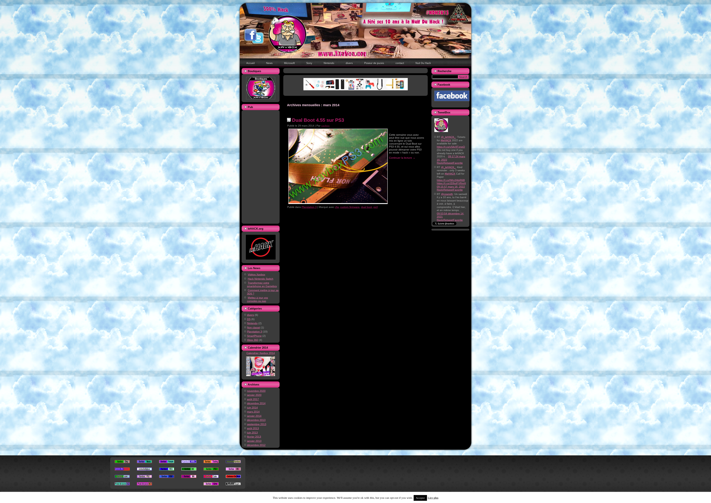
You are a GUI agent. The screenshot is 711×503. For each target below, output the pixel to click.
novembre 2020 (256, 390)
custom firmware (350, 207)
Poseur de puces (374, 63)
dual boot (366, 207)
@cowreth (447, 194)
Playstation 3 (254, 331)
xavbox (325, 125)
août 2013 (253, 428)
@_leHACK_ (448, 136)
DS (249, 319)
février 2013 (254, 436)
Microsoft (289, 63)
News (269, 63)
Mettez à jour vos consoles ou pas (257, 299)
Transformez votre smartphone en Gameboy (262, 284)
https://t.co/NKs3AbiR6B (451, 180)
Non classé (253, 327)
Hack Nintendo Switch (260, 278)
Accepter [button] (420, 498)
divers (349, 63)
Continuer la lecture (402, 157)
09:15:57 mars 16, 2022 (451, 186)
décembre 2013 (256, 419)
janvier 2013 (254, 440)
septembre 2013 (256, 424)
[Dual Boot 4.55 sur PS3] (338, 202)
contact (399, 63)
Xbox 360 (252, 339)
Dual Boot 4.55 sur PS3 (318, 120)
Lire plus (433, 497)
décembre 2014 (256, 403)
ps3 (375, 207)
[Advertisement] (259, 166)
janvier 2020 (254, 394)
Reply (440, 162)
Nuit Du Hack (423, 63)
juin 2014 (252, 407)
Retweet (448, 162)
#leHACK (446, 140)
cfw (337, 207)
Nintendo (329, 63)
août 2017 (253, 399)
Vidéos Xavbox (256, 274)
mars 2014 (253, 411)
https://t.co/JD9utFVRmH (451, 183)
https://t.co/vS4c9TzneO (451, 146)
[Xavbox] (441, 133)
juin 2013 (252, 432)
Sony (309, 63)
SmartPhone (254, 335)
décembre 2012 (256, 445)
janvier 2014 (254, 415)
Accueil (250, 63)
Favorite (458, 162)
